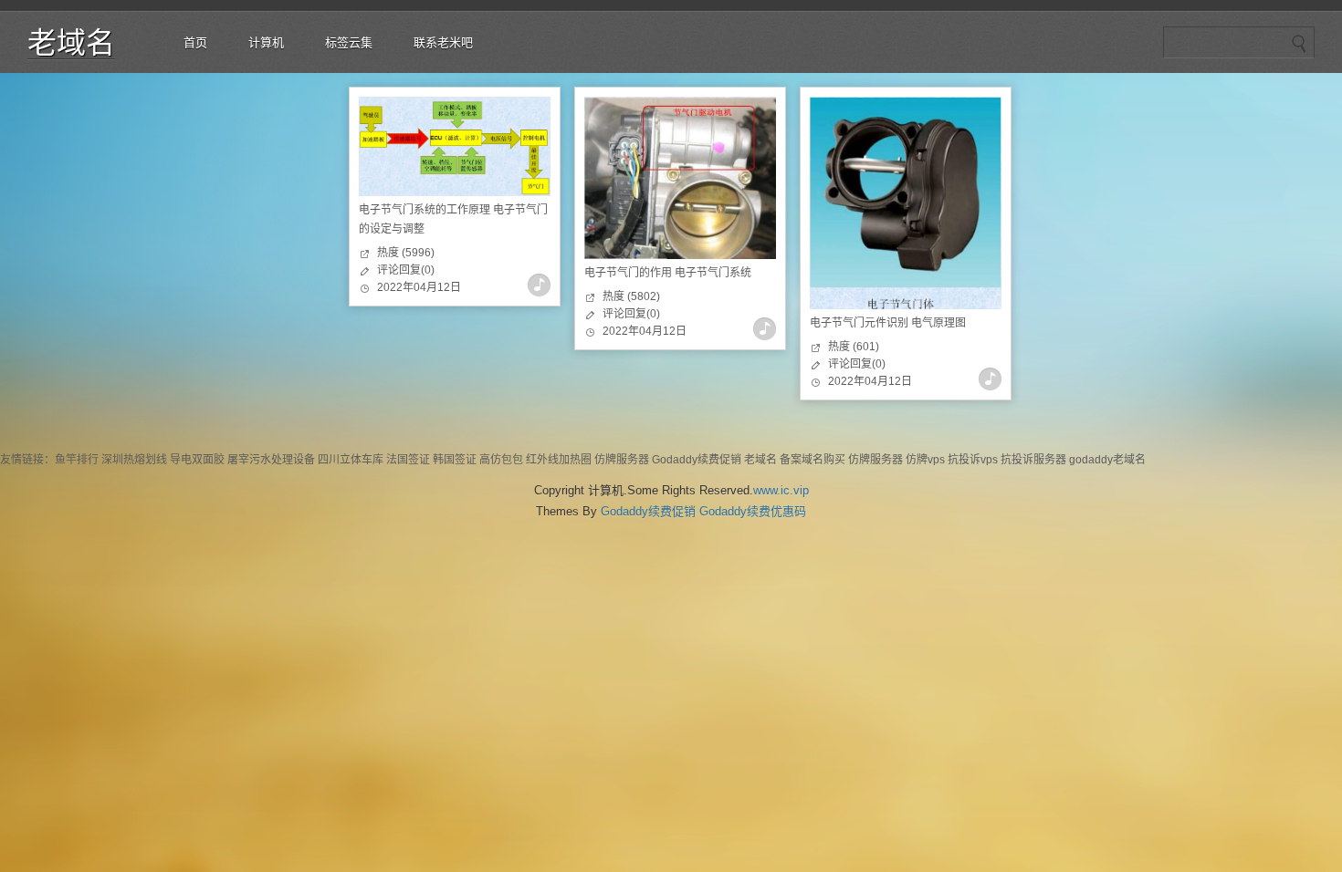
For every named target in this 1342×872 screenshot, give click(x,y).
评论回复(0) (406, 270)
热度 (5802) (631, 296)
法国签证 (408, 459)
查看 (539, 285)
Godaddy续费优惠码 (752, 511)
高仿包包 (501, 459)
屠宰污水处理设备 (271, 459)
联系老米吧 (443, 42)
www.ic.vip (781, 490)
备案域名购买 (812, 459)
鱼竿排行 (77, 459)
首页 (195, 42)
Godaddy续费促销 (696, 459)
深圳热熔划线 (134, 459)
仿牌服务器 (621, 459)
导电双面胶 (197, 459)
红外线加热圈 (559, 459)
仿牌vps (925, 459)
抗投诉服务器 (1033, 459)
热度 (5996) (406, 252)
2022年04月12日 (419, 287)
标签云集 (348, 42)
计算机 (266, 42)
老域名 (71, 42)
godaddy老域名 (1107, 459)
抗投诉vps (973, 459)
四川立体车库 (350, 459)
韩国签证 (455, 459)
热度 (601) (853, 346)
